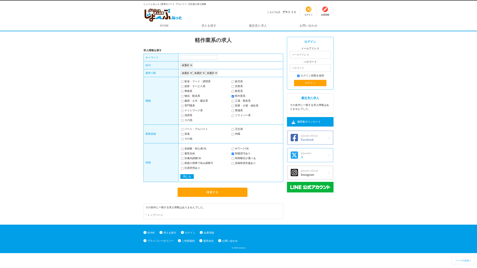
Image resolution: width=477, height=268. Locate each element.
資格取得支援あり (245, 163)
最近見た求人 (258, 25)
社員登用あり (192, 168)
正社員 (239, 129)
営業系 (239, 86)
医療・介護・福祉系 (246, 105)
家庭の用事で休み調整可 (198, 163)
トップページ (155, 215)
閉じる (187, 176)
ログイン (190, 232)
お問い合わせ (308, 25)
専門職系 (189, 105)
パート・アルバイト (196, 129)
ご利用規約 (188, 241)
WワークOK (242, 148)
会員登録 (209, 232)
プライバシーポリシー (160, 241)
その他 (188, 120)
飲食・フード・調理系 (197, 81)
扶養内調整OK (192, 158)
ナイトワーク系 (193, 110)
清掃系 (188, 115)
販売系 (239, 81)
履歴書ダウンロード (309, 121)
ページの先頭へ (463, 260)
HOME (164, 25)
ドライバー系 (243, 115)
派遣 (187, 134)
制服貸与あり (243, 153)
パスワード (310, 61)
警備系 (239, 110)
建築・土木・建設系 (196, 100)
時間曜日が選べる (245, 158)
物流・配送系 (192, 96)
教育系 (239, 91)
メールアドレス (310, 48)
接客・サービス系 (194, 86)
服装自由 (189, 153)
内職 (237, 134)
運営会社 (208, 241)
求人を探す (208, 25)
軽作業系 (240, 96)
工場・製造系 (243, 100)
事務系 (188, 91)
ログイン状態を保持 (312, 75)
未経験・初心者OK (195, 148)
